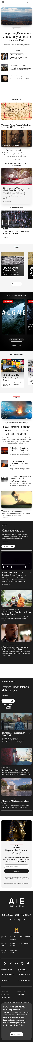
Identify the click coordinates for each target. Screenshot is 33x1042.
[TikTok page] (28, 963)
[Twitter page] (11, 963)
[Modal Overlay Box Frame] (16, 854)
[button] (3, 567)
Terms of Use (8, 1015)
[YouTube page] (16, 963)
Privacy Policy (18, 1025)
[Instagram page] (22, 963)
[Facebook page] (5, 963)
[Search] (27, 2)
